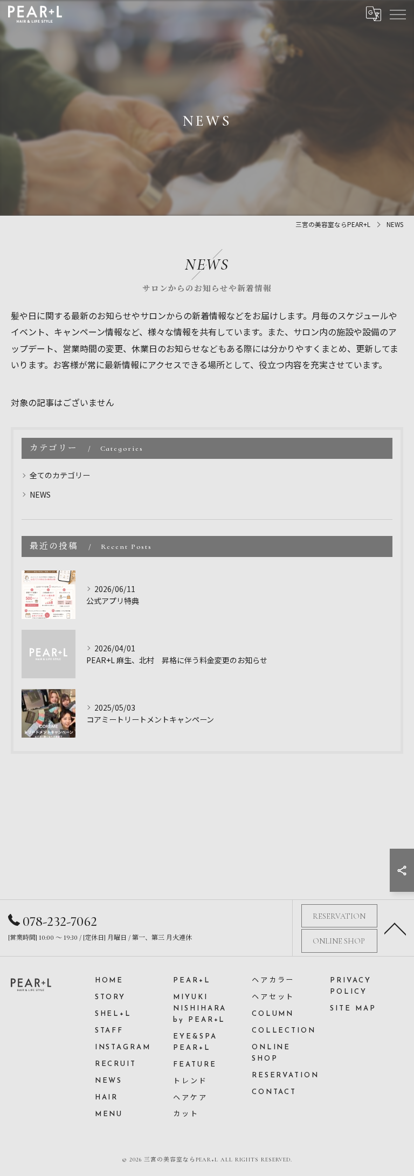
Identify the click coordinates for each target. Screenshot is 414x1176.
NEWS (40, 494)
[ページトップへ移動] (395, 928)
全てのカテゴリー (60, 475)
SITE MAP (353, 1008)
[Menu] (397, 13)
